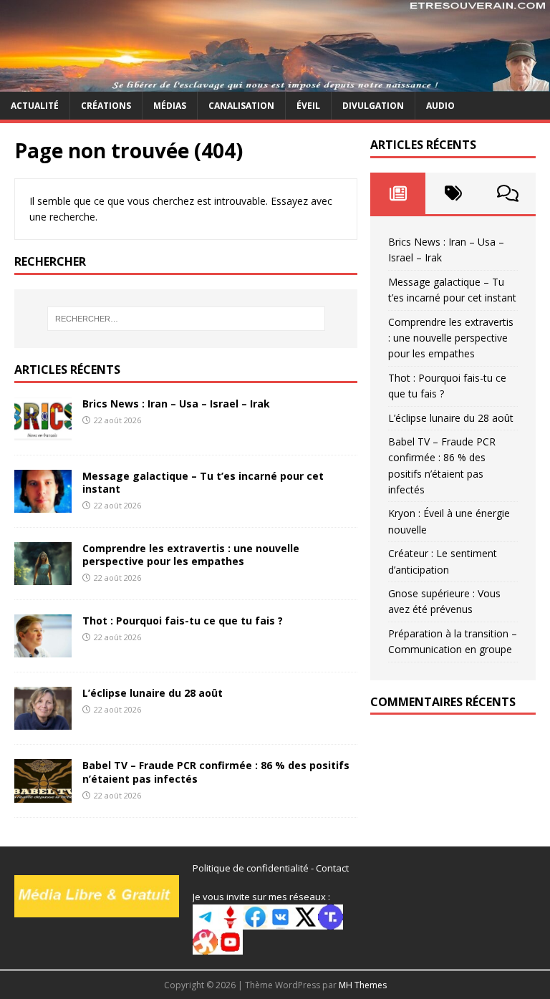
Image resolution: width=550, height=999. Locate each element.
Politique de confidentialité (251, 868)
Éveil (308, 106)
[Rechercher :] (186, 319)
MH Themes (363, 985)
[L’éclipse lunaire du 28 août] (43, 721)
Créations (106, 106)
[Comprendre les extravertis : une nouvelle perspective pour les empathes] (43, 577)
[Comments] (508, 193)
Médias (169, 106)
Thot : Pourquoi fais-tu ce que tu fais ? (182, 620)
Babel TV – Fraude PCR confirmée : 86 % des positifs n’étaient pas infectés (215, 771)
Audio (440, 106)
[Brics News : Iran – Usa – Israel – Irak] (43, 432)
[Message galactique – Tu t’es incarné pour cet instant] (43, 504)
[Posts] (397, 193)
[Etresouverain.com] (275, 83)
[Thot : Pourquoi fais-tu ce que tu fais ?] (43, 649)
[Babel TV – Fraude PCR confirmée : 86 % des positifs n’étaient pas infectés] (43, 794)
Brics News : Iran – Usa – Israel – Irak (176, 403)
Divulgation (373, 106)
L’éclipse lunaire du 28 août (152, 693)
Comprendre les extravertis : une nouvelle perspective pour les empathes (190, 554)
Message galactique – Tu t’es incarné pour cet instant (203, 482)
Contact (332, 868)
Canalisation (241, 106)
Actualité (35, 106)
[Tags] (453, 193)
